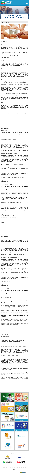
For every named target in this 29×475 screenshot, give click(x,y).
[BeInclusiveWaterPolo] (7, 445)
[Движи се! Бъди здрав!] (21, 397)
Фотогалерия (11, 466)
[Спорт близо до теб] (7, 397)
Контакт (15, 469)
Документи (17, 467)
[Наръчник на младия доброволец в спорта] (7, 407)
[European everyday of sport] (21, 416)
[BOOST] (21, 445)
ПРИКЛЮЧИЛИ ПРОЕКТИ (21, 466)
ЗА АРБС (5, 466)
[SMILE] (7, 436)
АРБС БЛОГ (5, 467)
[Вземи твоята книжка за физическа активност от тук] (21, 407)
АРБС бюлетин (24, 467)
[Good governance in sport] (7, 426)
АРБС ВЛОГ (10, 467)
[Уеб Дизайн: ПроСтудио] (22, 472)
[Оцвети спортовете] (7, 416)
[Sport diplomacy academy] (21, 426)
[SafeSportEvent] (21, 436)
